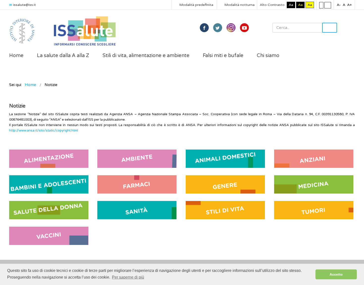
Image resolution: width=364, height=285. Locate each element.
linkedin (231, 28)
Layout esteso (327, 5)
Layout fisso (321, 5)
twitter (218, 28)
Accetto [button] (336, 274)
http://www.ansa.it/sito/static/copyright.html (43, 130)
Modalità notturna (239, 5)
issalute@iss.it (24, 5)
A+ (349, 5)
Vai (329, 28)
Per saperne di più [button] (128, 277)
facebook (204, 28)
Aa (291, 5)
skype (244, 28)
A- (339, 5)
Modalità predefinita (195, 5)
